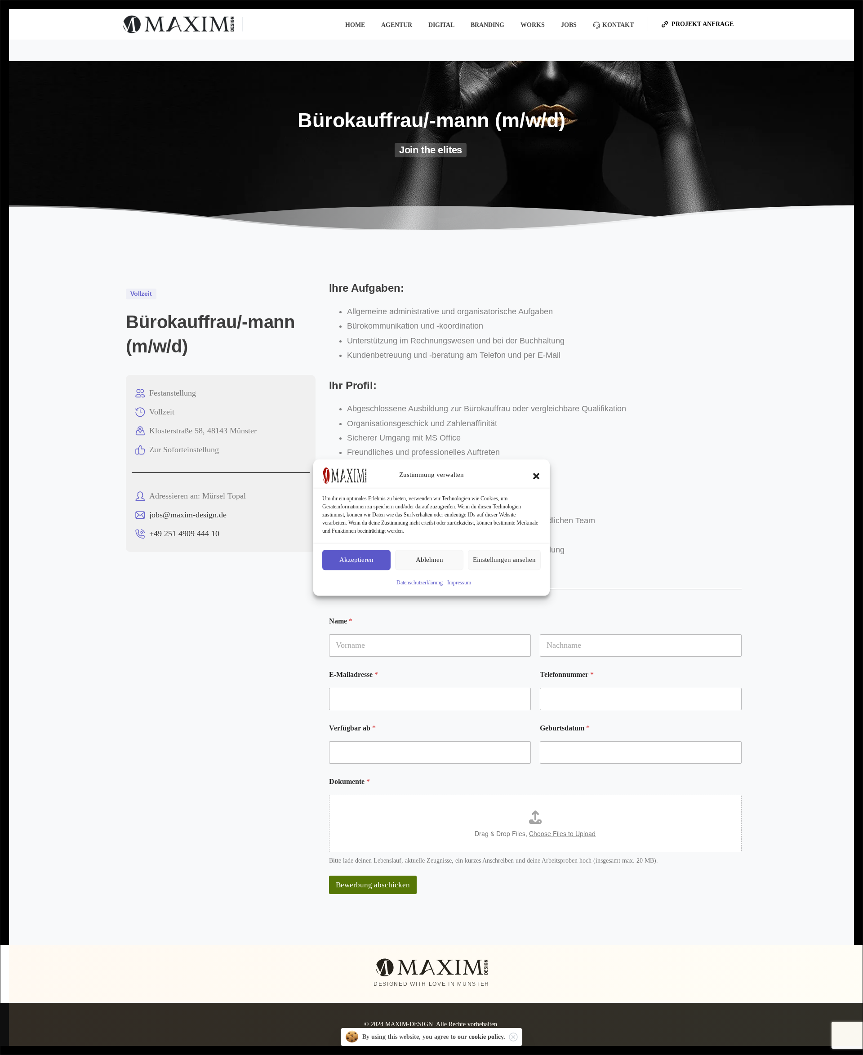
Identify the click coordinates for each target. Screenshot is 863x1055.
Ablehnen (429, 559)
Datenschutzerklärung (419, 582)
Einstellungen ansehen (504, 559)
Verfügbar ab (352, 728)
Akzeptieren (356, 559)
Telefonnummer (567, 674)
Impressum (459, 582)
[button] (536, 475)
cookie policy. (487, 1036)
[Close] (513, 1037)
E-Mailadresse (353, 674)
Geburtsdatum (565, 728)
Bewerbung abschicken (373, 885)
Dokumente (349, 781)
